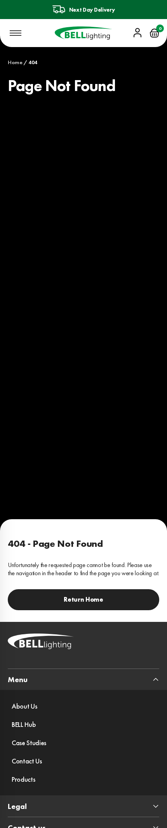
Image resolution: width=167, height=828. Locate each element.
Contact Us (27, 760)
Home (15, 62)
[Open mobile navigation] (15, 33)
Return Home (83, 599)
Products (23, 779)
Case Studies (29, 742)
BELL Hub (24, 724)
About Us (24, 706)
